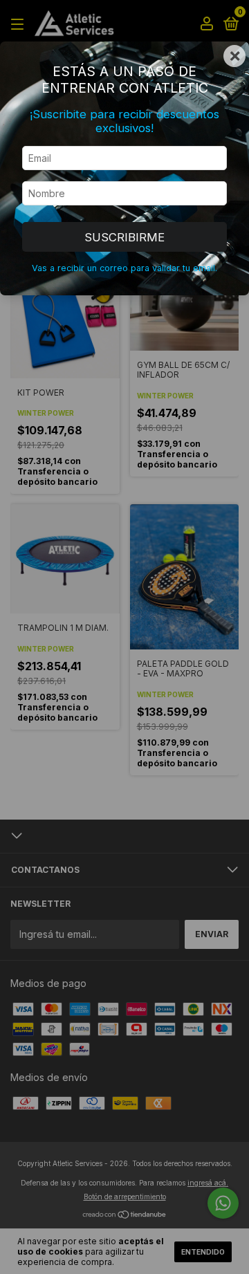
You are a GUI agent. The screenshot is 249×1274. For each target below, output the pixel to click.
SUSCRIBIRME (124, 237)
